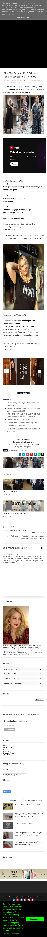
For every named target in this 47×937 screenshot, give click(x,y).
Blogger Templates (37, 897)
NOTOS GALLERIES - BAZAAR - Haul (28, 804)
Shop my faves (8, 753)
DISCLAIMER (7, 751)
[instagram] (28, 899)
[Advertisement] (23, 44)
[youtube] (17, 899)
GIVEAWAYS (14, 83)
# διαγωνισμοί (13, 450)
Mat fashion (29, 92)
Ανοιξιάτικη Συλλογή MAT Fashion (14, 513)
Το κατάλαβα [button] (35, 919)
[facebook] (21, 899)
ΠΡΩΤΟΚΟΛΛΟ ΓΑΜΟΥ (24, 823)
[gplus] (25, 899)
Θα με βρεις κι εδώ (34, 800)
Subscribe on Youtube (13, 678)
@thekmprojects (28, 321)
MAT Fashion (23, 83)
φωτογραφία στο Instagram (22, 326)
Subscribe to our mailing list (15, 721)
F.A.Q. (5, 749)
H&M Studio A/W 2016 (16, 426)
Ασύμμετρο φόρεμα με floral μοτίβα (17, 210)
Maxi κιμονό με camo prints (14, 198)
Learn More (20, 17)
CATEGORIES (8, 747)
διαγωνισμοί (37, 80)
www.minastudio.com (19, 218)
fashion (6, 83)
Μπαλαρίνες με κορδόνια (13, 212)
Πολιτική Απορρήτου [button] (11, 933)
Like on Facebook (11, 674)
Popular (13, 800)
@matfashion (14, 323)
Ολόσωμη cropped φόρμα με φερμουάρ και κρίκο (22, 187)
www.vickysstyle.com (11, 227)
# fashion (24, 450)
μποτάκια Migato (10, 190)
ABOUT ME (7, 755)
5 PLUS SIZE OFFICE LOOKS (19, 420)
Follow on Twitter (12, 669)
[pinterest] (32, 899)
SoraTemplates (15, 897)
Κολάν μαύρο (8, 201)
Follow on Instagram (13, 683)
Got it (29, 17)
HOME (5, 746)
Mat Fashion (13, 89)
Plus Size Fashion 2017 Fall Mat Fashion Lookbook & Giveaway (21, 471)
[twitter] (14, 899)
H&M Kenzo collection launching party (22, 423)
